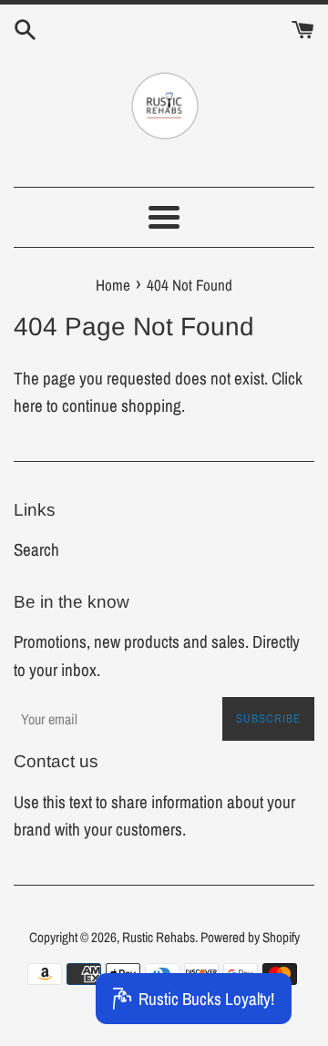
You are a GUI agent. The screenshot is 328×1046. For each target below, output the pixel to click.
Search (36, 549)
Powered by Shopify (250, 937)
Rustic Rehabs (158, 937)
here (28, 405)
